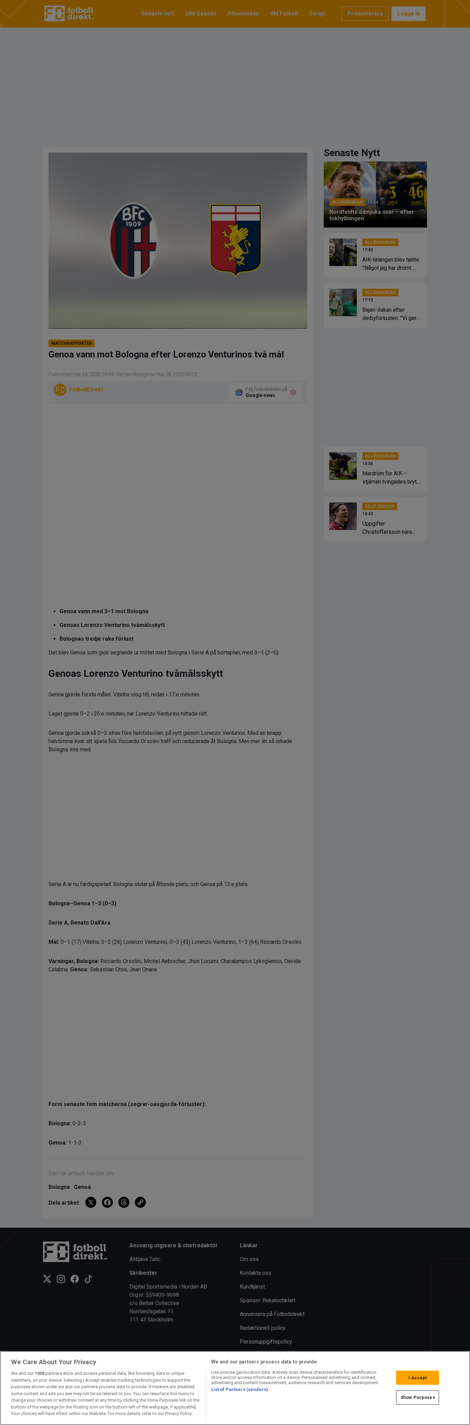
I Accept (417, 1377)
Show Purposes (417, 1397)
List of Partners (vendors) (239, 1389)
